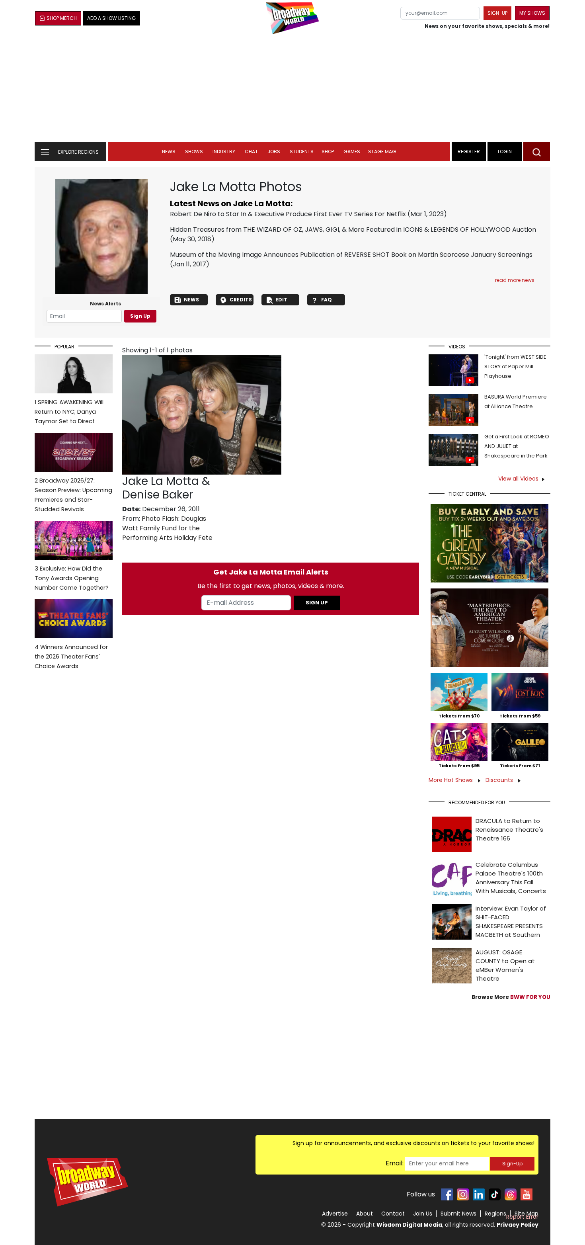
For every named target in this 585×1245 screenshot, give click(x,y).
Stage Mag (382, 151)
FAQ (326, 299)
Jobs (273, 151)
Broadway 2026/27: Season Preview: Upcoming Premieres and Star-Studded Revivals (73, 495)
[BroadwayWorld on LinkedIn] (479, 1194)
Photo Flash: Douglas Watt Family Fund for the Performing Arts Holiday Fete (167, 528)
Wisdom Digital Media (409, 1225)
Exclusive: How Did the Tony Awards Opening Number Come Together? (72, 578)
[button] (536, 151)
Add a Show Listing (111, 18)
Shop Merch (62, 18)
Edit (281, 299)
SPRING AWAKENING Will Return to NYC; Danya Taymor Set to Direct (69, 411)
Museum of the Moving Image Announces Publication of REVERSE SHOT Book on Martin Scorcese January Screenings (351, 254)
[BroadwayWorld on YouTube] (526, 1194)
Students (302, 151)
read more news (514, 280)
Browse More (511, 997)
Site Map (526, 1213)
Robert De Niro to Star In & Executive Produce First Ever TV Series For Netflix (288, 214)
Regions (495, 1213)
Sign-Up (512, 1163)
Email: (395, 1163)
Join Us (422, 1213)
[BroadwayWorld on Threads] (511, 1194)
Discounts (500, 780)
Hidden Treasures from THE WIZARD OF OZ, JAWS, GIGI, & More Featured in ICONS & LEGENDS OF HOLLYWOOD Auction (353, 229)
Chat (251, 151)
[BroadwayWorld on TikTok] (495, 1194)
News (169, 151)
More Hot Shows (451, 780)
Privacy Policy (517, 1225)
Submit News (458, 1213)
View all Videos (518, 479)
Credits (241, 299)
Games (351, 151)
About (364, 1213)
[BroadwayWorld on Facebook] (447, 1194)
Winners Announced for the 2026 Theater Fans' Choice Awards (71, 656)
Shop (328, 151)
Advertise (335, 1213)
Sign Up (140, 316)
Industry (224, 151)
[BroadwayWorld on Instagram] (463, 1194)
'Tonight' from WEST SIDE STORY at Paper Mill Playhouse (515, 366)
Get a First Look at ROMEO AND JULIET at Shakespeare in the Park (516, 446)
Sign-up (497, 13)
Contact (393, 1213)
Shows (194, 151)
